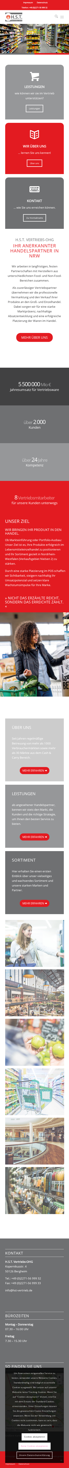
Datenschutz (42, 2)
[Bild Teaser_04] (36, 1093)
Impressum (28, 2)
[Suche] (54, 17)
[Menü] (62, 17)
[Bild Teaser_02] (36, 994)
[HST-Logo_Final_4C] (28, 17)
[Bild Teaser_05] (36, 1142)
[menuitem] (28, 2)
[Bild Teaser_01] (36, 944)
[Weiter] (66, 35)
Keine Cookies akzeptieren (34, 1446)
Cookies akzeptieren (34, 1436)
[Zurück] (3, 35)
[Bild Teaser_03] (36, 1043)
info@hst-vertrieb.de (18, 1290)
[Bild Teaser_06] (36, 1191)
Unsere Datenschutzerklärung (34, 1455)
